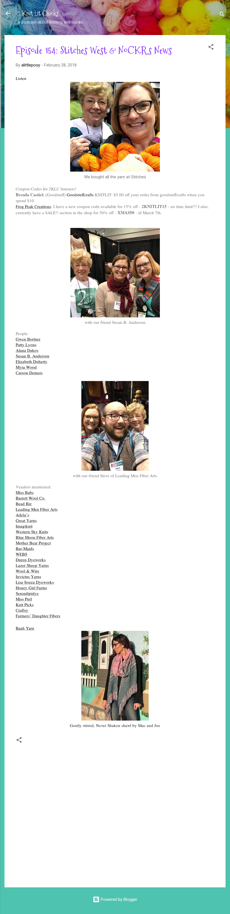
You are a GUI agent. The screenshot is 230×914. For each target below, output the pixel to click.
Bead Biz (24, 503)
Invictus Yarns (28, 576)
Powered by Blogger (118, 899)
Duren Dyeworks (31, 559)
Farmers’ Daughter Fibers (38, 615)
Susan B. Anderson (32, 356)
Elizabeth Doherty (31, 361)
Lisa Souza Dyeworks (35, 582)
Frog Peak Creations (33, 206)
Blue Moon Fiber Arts (35, 537)
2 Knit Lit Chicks (38, 13)
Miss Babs (25, 492)
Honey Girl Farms (31, 587)
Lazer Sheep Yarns (32, 565)
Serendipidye (27, 593)
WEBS (21, 554)
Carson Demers (29, 372)
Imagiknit (24, 526)
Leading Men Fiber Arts (37, 509)
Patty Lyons (26, 344)
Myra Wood (26, 367)
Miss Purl (24, 599)
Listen (21, 78)
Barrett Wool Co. (30, 498)
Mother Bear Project (33, 543)
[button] (211, 47)
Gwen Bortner (28, 339)
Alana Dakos (27, 350)
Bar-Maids (25, 548)
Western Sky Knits (32, 531)
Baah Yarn (25, 628)
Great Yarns (26, 520)
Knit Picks (25, 604)
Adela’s (22, 515)
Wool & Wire (27, 571)
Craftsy (22, 610)
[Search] (222, 15)
